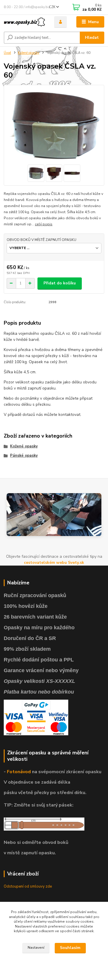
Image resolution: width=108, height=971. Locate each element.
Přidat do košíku (59, 283)
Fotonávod (19, 772)
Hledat (92, 37)
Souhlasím (70, 947)
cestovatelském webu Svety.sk (54, 562)
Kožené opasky (28, 53)
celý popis (43, 224)
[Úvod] (25, 22)
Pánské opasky (24, 455)
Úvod (7, 53)
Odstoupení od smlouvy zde (28, 886)
